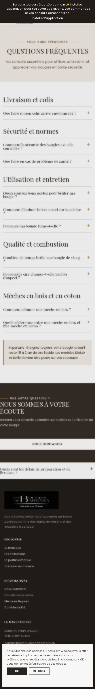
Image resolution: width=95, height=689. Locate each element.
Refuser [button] (39, 671)
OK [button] (17, 671)
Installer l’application (47, 18)
